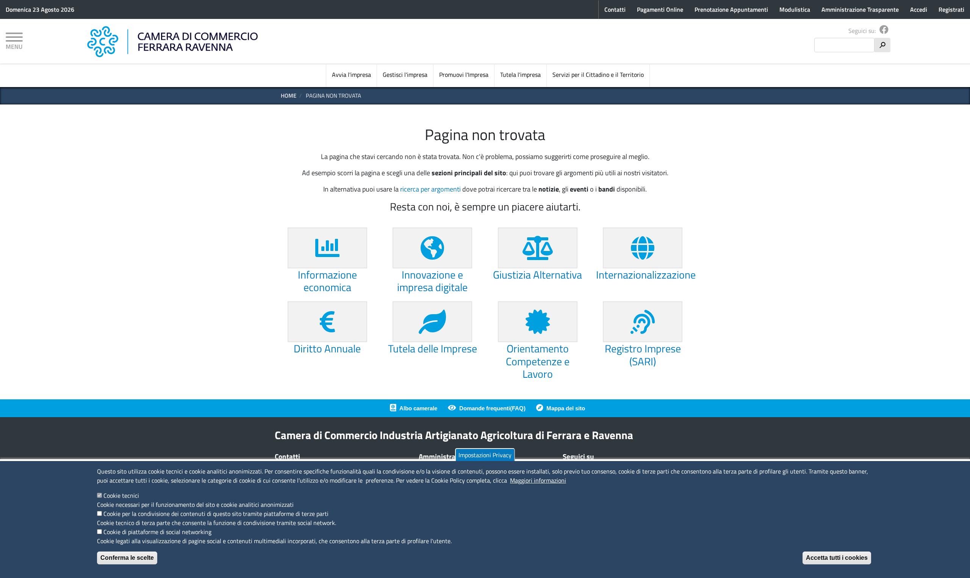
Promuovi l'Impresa (463, 74)
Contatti (615, 9)
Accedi (918, 9)
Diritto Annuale (327, 348)
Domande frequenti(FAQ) (492, 408)
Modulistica (794, 9)
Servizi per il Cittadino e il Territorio (598, 74)
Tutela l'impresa (520, 74)
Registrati (951, 9)
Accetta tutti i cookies (837, 558)
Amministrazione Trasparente (860, 9)
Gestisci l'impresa (405, 74)
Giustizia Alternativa (537, 274)
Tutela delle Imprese (432, 348)
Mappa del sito (565, 408)
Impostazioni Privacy (485, 455)
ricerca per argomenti (430, 189)
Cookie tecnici (121, 495)
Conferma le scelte (127, 558)
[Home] (172, 41)
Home (288, 95)
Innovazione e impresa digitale (432, 281)
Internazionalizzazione (646, 274)
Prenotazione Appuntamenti (731, 9)
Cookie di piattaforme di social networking (157, 531)
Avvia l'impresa (351, 74)
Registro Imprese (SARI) (643, 354)
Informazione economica (327, 281)
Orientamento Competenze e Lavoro (537, 361)
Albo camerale (418, 408)
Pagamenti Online (660, 9)
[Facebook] (884, 30)
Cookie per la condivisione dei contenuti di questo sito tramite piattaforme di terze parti (216, 513)
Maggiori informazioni (538, 480)
